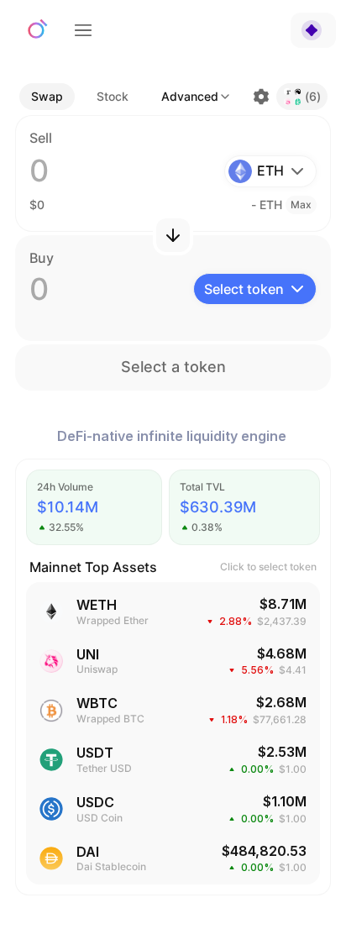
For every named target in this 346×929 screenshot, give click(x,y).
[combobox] (196, 96)
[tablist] (80, 96)
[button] (112, 96)
